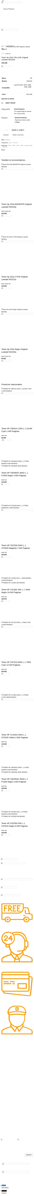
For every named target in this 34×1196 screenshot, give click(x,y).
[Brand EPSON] (17, 882)
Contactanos (4, 1125)
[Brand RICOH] (9, 860)
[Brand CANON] (8, 890)
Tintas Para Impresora (9, 1070)
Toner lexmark (5, 1062)
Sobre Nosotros (7, 1113)
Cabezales (4, 1108)
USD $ (5, 1186)
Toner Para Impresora (7, 1050)
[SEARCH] (29, 9)
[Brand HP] (13, 870)
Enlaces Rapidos (7, 1047)
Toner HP (3, 1056)
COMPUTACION (5, 1090)
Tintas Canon (5, 1082)
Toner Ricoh (4, 1065)
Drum (2, 1105)
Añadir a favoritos (3, 844)
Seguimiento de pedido (7, 1131)
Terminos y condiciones (7, 1122)
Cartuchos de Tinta (6, 1099)
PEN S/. (4, 1192)
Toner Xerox (4, 1059)
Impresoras (4, 1093)
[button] (3, 848)
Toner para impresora (7, 1096)
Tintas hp (3, 1073)
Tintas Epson (4, 1076)
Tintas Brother (5, 1079)
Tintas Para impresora (7, 1102)
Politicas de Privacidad (7, 1116)
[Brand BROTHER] (10, 897)
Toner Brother (5, 1053)
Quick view (3, 853)
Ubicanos (3, 1128)
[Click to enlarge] (4, 47)
